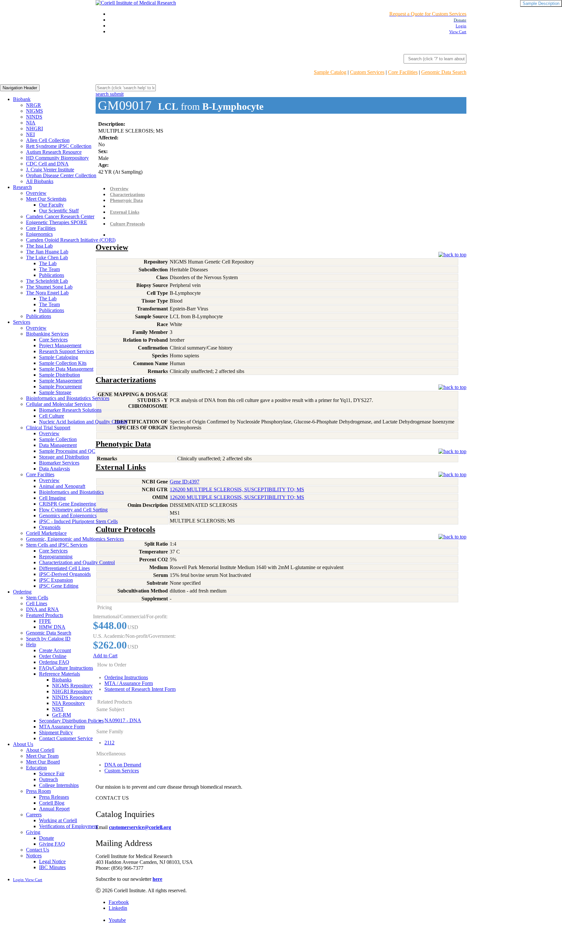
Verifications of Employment (68, 826)
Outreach (48, 779)
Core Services (53, 339)
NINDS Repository (72, 697)
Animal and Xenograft (62, 486)
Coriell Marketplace (46, 533)
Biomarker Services (59, 463)
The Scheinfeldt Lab (47, 281)
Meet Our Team (42, 756)
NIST (58, 709)
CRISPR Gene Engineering (67, 504)
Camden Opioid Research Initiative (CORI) (70, 240)
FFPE (45, 621)
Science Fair (51, 773)
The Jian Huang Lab (47, 251)
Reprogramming (56, 556)
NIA (30, 122)
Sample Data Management (66, 369)
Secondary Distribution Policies (71, 720)
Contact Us (37, 849)
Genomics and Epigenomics (68, 515)
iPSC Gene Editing (58, 586)
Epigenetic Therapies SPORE (56, 222)
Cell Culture (51, 416)
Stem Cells (37, 597)
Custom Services (367, 72)
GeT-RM (61, 715)
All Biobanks (39, 181)
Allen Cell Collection (48, 140)
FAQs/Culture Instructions (66, 668)
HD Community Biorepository (57, 158)
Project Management (60, 345)
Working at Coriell (58, 820)
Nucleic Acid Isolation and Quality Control (83, 421)
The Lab (48, 263)
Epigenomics (39, 234)
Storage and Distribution (64, 457)
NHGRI (34, 128)
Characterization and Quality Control (77, 562)
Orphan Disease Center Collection (61, 175)
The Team (49, 269)
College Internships (59, 785)
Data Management (58, 445)
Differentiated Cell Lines (64, 568)
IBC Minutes (52, 867)
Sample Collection (58, 439)
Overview (36, 193)
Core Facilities (403, 72)
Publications (51, 275)
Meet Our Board (43, 762)
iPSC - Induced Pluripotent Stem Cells (78, 521)
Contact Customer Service (66, 738)
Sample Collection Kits (63, 363)
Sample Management (60, 380)
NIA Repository (68, 703)
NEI (30, 134)
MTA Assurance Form (62, 726)
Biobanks (62, 679)
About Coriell (40, 750)
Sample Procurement (60, 386)
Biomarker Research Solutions (70, 410)
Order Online (52, 656)
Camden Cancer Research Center (60, 216)
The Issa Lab (39, 246)
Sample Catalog (330, 72)
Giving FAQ (52, 844)
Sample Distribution (59, 375)
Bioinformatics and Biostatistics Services (67, 398)
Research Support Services (66, 351)
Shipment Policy (56, 732)
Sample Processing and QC (67, 451)
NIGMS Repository (72, 685)
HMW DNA (52, 627)
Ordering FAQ (54, 662)
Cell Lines (36, 603)
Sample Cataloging (58, 357)
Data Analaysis (54, 468)
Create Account (55, 650)
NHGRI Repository (72, 691)
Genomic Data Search (443, 72)
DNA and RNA (42, 609)
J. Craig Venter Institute (50, 169)
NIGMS (34, 111)
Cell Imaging (52, 498)
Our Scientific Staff (59, 210)
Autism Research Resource (54, 152)
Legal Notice (52, 861)
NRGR (33, 105)
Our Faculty (51, 205)
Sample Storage (55, 392)
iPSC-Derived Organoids (65, 574)
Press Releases (54, 797)
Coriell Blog (51, 803)
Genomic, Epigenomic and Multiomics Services (75, 539)
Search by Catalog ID (48, 638)
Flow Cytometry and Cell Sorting (73, 509)
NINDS (34, 117)
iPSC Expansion (56, 580)
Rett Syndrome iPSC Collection (58, 146)
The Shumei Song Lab (49, 287)
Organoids (49, 527)
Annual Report (54, 808)
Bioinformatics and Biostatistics (71, 492)
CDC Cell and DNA (47, 163)
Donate (46, 838)
